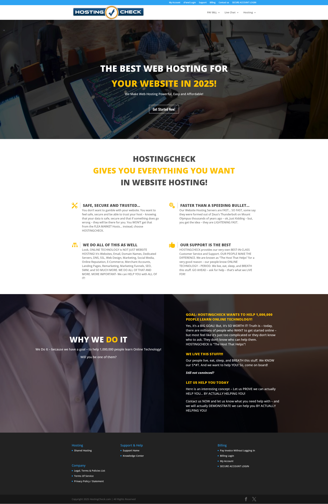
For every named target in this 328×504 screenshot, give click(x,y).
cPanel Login (189, 3)
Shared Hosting (83, 450)
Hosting (248, 12)
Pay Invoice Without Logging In (237, 450)
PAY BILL (212, 12)
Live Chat (230, 12)
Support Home (131, 450)
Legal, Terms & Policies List (89, 470)
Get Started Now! (164, 109)
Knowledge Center (133, 455)
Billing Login (227, 455)
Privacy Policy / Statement (89, 481)
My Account (174, 3)
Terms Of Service (84, 476)
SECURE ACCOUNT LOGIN (244, 3)
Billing (213, 3)
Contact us (224, 3)
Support (203, 3)
